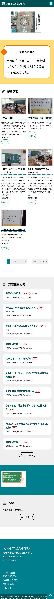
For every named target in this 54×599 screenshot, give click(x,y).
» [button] (46, 261)
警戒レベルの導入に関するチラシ (22, 325)
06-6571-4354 (15, 556)
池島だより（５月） (14, 441)
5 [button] (22, 261)
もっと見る (28, 455)
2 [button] (12, 261)
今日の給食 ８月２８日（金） (40, 117)
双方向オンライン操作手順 (19, 358)
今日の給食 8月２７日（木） (13, 229)
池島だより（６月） (14, 344)
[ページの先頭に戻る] (50, 595)
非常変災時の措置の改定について (22, 307)
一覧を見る (28, 517)
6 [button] (25, 261)
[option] (27, 22)
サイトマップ (10, 560)
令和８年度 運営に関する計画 (20, 391)
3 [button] (15, 261)
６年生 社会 (7, 117)
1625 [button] (35, 261)
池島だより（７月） (14, 293)
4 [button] (18, 261)
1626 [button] (41, 261)
